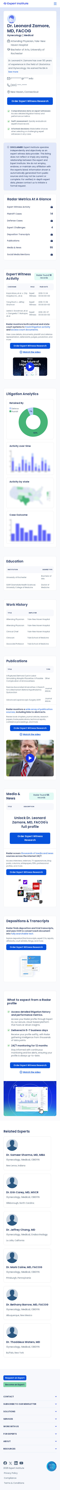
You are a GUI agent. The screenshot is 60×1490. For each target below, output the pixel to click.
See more (13, 71)
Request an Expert (15, 1377)
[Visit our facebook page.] (5, 1463)
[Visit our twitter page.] (10, 1463)
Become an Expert (14, 1384)
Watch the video (32, 352)
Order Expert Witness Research (30, 101)
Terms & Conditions (14, 1483)
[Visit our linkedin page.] (16, 1463)
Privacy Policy (11, 1473)
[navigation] (55, 3)
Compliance (10, 1478)
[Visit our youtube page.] (21, 1463)
